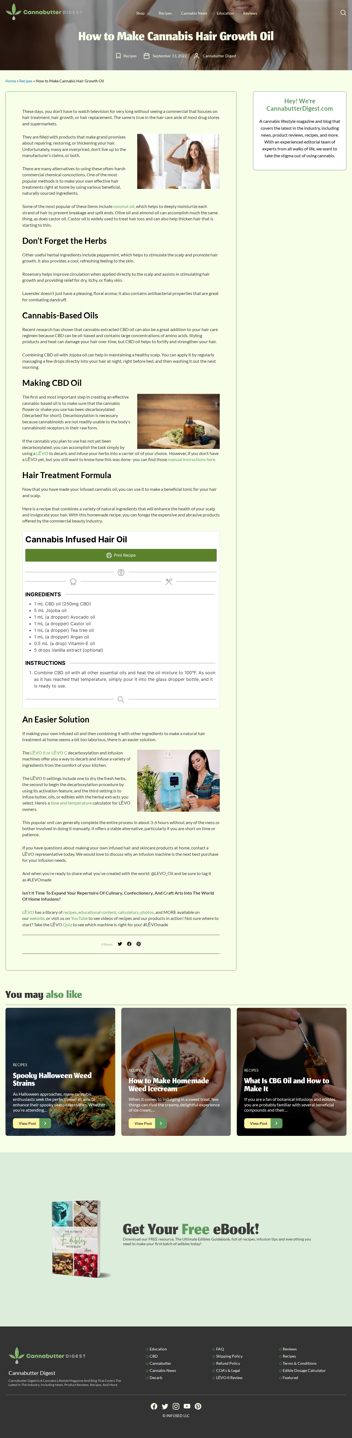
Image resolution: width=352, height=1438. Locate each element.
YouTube (79, 918)
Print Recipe (124, 555)
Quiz (67, 924)
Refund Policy (228, 1363)
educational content (97, 912)
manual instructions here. (192, 459)
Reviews (250, 13)
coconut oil (123, 206)
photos (147, 912)
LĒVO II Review (229, 1377)
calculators (128, 912)
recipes (70, 912)
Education (225, 13)
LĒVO (42, 453)
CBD (154, 1356)
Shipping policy (229, 1356)
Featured (290, 1377)
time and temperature (71, 802)
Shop (140, 13)
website (37, 918)
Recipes (165, 13)
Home (11, 80)
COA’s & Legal (228, 1370)
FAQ (220, 1349)
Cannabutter (160, 1363)
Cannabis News (194, 13)
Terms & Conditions (300, 1363)
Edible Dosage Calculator (304, 1370)
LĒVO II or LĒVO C (48, 752)
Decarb (156, 1377)
